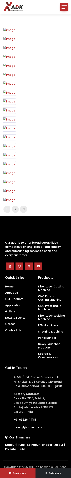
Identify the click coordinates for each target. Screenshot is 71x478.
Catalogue (54, 473)
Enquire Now (19, 473)
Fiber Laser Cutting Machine (51, 288)
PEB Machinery (48, 325)
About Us (11, 293)
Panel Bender (47, 338)
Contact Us (13, 330)
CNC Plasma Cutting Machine (49, 298)
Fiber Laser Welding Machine (51, 317)
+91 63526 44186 (25, 420)
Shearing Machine (50, 331)
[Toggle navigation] (64, 7)
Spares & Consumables (48, 355)
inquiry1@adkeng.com (29, 427)
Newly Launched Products (49, 345)
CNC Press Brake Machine (49, 307)
